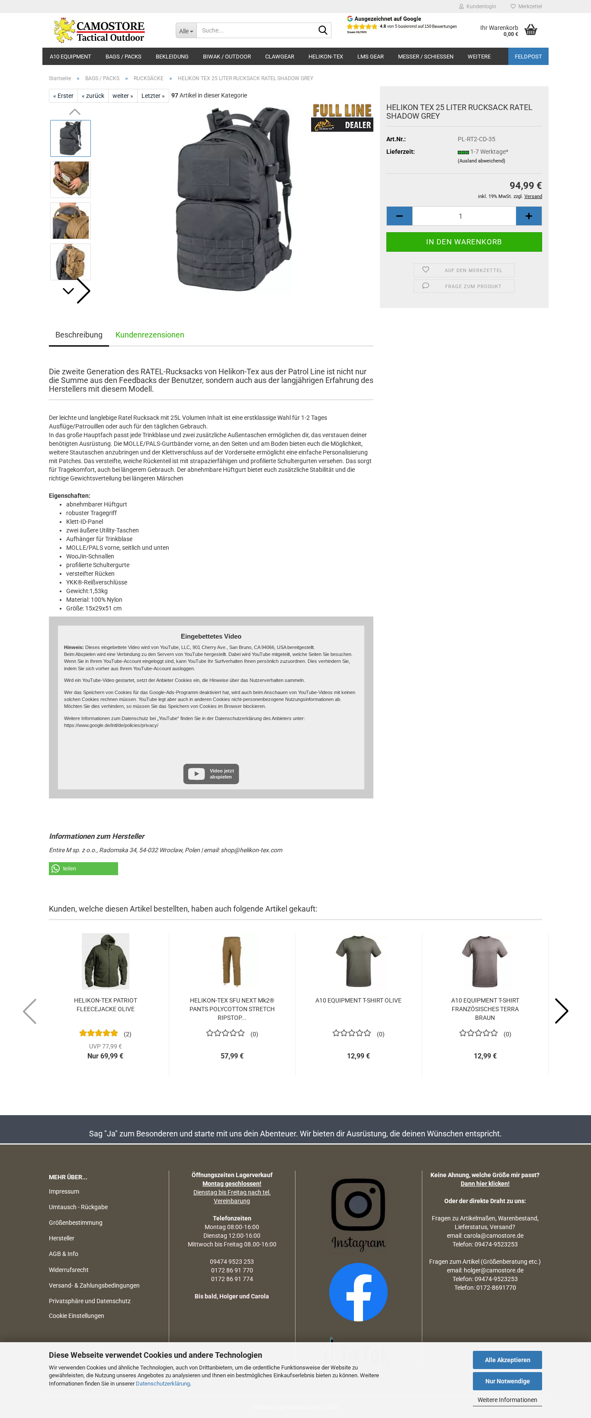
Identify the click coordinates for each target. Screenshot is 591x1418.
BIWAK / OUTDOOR (227, 56)
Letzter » (153, 95)
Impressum (64, 1191)
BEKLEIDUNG (172, 56)
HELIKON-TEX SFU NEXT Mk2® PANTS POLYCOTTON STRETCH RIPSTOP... (232, 1009)
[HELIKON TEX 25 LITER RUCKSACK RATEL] (236, 199)
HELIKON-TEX (325, 56)
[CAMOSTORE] (106, 30)
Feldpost (528, 56)
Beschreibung (79, 334)
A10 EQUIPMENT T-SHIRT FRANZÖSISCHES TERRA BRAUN (485, 1009)
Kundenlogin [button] (480, 6)
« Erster (63, 95)
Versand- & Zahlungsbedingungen (94, 1285)
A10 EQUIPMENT (70, 56)
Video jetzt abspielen (222, 773)
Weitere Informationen (507, 1399)
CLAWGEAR (279, 56)
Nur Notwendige (507, 1381)
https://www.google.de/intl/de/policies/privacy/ (111, 725)
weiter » (122, 95)
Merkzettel (529, 6)
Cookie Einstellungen (76, 1315)
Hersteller (61, 1238)
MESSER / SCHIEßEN (425, 56)
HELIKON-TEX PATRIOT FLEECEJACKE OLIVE (105, 1004)
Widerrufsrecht (69, 1269)
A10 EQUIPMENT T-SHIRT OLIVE (358, 1000)
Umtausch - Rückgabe (78, 1207)
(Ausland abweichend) (481, 161)
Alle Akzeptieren (507, 1359)
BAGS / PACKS (123, 56)
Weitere (479, 56)
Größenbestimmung (76, 1222)
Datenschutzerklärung (163, 1383)
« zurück (93, 95)
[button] (75, 291)
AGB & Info (63, 1253)
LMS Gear (370, 56)
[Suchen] (323, 31)
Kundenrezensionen (150, 334)
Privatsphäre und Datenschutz (90, 1301)
